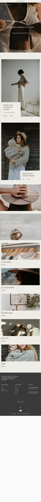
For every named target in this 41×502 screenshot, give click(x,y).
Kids (15, 393)
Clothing (16, 387)
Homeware (17, 390)
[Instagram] (20, 407)
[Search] (37, 5)
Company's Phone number (34, 387)
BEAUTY (28, 179)
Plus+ (29, 413)
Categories (18, 384)
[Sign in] (34, 5)
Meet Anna (3, 232)
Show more (3, 264)
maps (39, 201)
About (2, 387)
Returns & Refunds (4, 390)
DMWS (26, 413)
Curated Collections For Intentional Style (20, 33)
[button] (2, 5)
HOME (23, 179)
